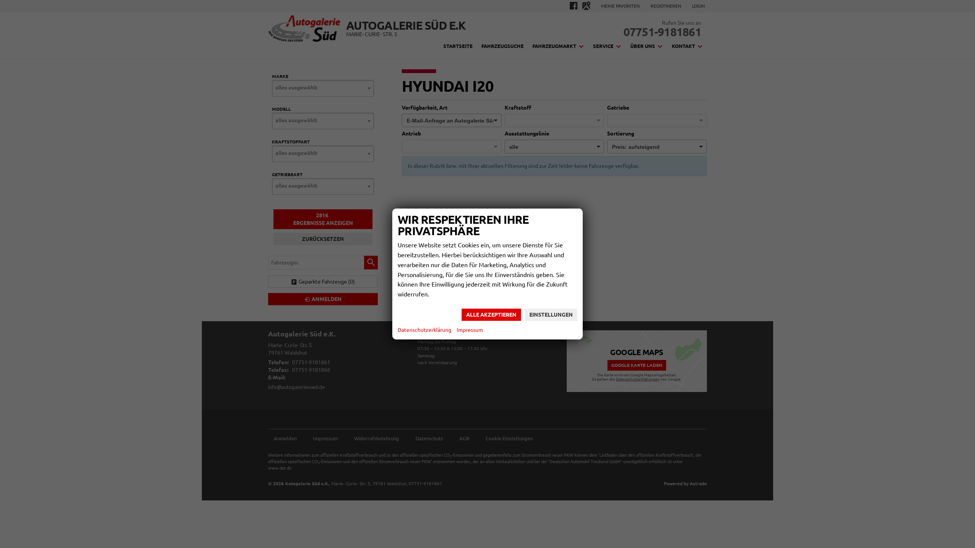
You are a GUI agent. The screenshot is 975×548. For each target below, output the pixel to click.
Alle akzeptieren (491, 315)
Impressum (470, 330)
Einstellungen (551, 315)
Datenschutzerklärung (424, 330)
